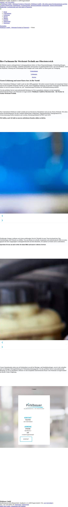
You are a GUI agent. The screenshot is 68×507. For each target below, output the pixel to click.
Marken (6, 18)
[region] (34, 38)
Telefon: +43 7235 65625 (7, 2)
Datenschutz (7, 21)
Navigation (3, 26)
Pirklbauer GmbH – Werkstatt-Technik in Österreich (14, 27)
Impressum (7, 23)
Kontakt (6, 20)
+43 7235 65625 (48, 503)
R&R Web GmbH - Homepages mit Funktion (13, 506)
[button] (34, 216)
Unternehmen (7, 13)
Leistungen (7, 15)
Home (5, 12)
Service (6, 16)
